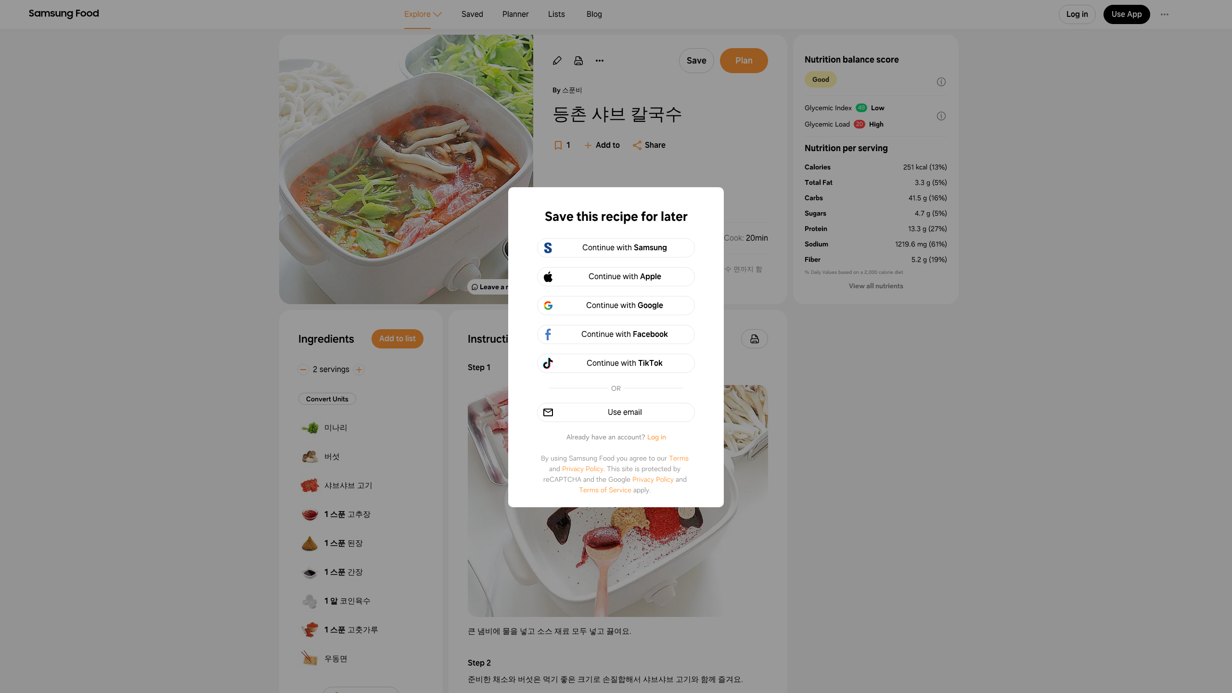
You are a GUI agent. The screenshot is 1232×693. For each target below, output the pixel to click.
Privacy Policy (582, 468)
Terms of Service (605, 490)
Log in (656, 437)
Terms (679, 458)
